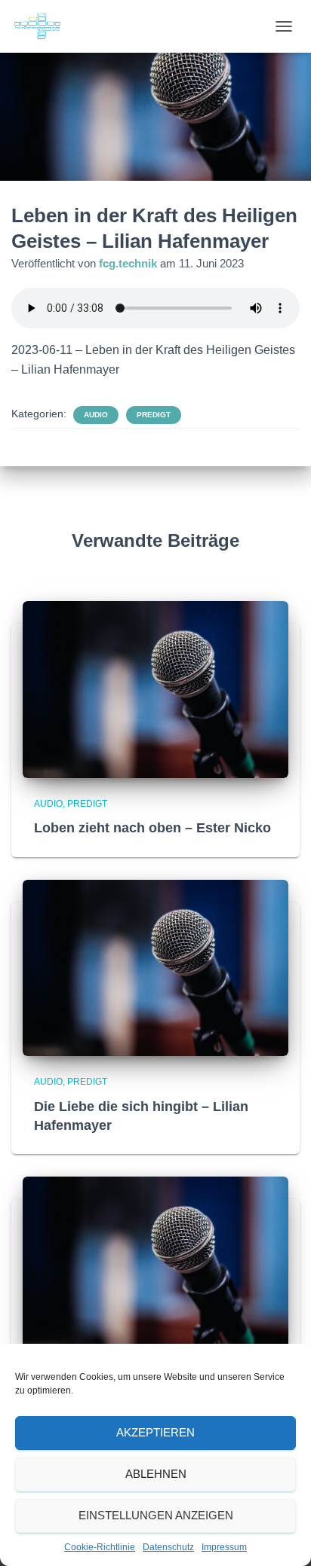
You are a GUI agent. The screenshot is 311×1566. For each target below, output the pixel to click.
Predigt (154, 415)
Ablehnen (155, 1473)
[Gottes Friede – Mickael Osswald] (155, 1264)
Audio (96, 415)
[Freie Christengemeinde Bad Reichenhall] (43, 26)
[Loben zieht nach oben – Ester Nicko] (155, 688)
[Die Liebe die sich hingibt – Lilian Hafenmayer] (155, 967)
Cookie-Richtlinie (99, 1547)
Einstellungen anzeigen (156, 1515)
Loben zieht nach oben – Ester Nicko (152, 827)
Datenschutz (168, 1547)
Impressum (224, 1547)
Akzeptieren (155, 1432)
